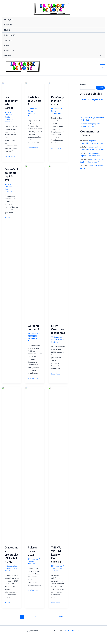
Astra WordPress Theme (73, 631)
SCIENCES (8, 40)
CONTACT (8, 55)
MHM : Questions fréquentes (58, 329)
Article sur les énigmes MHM (91, 99)
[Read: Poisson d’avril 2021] (35, 465)
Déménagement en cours (57, 100)
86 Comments (10, 566)
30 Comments (56, 337)
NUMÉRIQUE (9, 35)
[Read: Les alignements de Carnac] (11, 87)
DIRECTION (9, 50)
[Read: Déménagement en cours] (58, 87)
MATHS (7, 30)
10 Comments (56, 566)
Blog (53, 111)
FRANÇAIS (8, 20)
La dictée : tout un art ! (34, 100)
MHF (16, 568)
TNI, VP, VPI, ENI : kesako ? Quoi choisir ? (56, 554)
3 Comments (33, 559)
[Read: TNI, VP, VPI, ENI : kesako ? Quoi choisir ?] (58, 465)
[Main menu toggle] (102, 66)
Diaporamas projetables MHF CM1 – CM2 (12, 554)
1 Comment (32, 109)
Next (62, 616)
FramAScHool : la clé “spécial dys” (11, 174)
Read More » (10, 156)
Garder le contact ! (33, 327)
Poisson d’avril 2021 (33, 551)
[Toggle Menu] (100, 55)
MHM (60, 339)
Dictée (7, 117)
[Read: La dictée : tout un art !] (35, 87)
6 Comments (33, 334)
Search (83, 84)
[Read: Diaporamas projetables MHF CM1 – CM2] (11, 465)
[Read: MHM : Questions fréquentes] (58, 243)
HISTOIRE (8, 25)
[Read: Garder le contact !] (35, 243)
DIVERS (7, 45)
